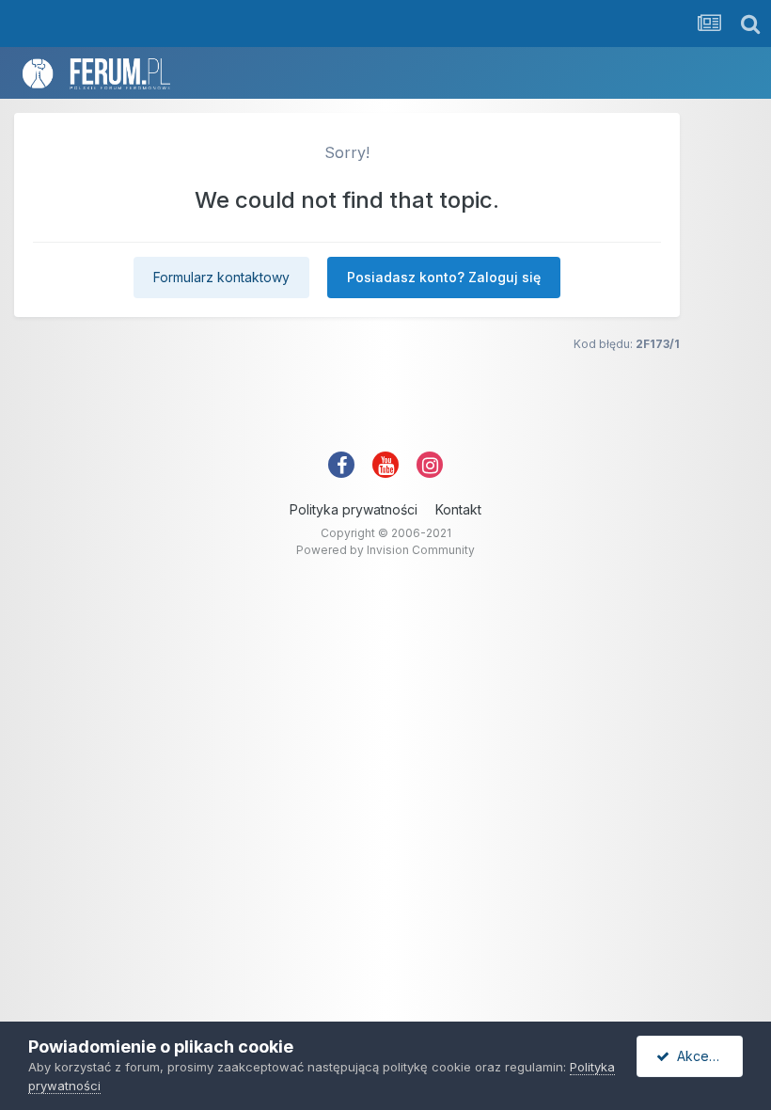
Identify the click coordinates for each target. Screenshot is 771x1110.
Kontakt (458, 509)
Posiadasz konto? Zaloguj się (444, 277)
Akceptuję (704, 1056)
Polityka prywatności (353, 509)
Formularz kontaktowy (221, 277)
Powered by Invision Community (385, 550)
